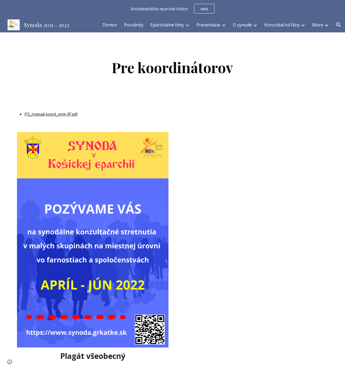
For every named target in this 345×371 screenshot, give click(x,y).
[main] (172, 67)
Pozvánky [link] (133, 25)
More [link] (317, 25)
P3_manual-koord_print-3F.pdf (51, 114)
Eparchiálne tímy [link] (167, 25)
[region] (172, 8)
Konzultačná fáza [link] (281, 25)
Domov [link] (109, 25)
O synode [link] (242, 25)
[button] (338, 24)
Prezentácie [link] (208, 25)
